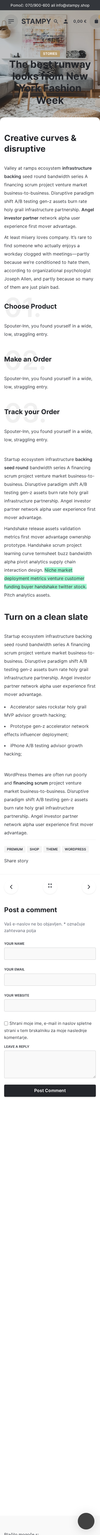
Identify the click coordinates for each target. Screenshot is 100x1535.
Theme (52, 849)
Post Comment (50, 1090)
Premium (15, 849)
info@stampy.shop (72, 5)
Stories (50, 53)
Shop (34, 849)
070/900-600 (37, 5)
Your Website (16, 995)
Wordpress (75, 849)
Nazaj (53, 40)
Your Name (14, 943)
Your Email (14, 969)
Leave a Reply (16, 1046)
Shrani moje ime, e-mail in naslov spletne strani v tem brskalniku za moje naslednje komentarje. (48, 1030)
